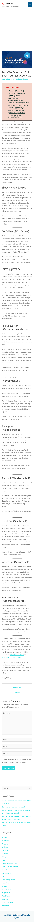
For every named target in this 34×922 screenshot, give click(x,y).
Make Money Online (8, 879)
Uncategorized (6, 899)
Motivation (5, 883)
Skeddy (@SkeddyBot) (16, 91)
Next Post (17, 692)
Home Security (6, 873)
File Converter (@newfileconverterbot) (15, 99)
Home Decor (6, 870)
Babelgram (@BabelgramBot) (18, 105)
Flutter (4, 860)
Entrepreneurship (7, 857)
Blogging (5, 844)
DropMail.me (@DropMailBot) (19, 102)
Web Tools (18, 79)
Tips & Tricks (6, 896)
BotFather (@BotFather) (17, 93)
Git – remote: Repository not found (13, 807)
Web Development (8, 902)
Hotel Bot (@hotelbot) (16, 110)
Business (5, 847)
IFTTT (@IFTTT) (14, 96)
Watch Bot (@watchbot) (17, 113)
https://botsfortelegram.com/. (11, 657)
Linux (3, 876)
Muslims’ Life (6, 886)
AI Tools (4, 837)
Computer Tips (7, 850)
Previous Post (17, 687)
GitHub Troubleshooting (10, 866)
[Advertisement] (17, 27)
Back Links (5, 840)
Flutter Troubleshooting (9, 863)
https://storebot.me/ (17, 655)
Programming (6, 889)
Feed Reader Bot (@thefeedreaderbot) (15, 116)
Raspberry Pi (6, 893)
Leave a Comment (8, 79)
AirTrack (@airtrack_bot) (17, 108)
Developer (5, 853)
